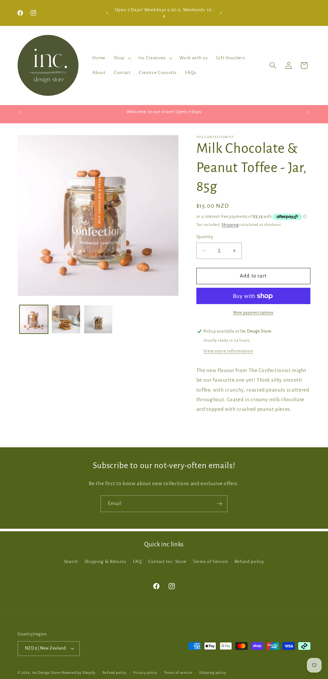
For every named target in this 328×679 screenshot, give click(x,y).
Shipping (230, 224)
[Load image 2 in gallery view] (66, 319)
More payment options (253, 312)
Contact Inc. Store (167, 561)
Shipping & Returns (106, 561)
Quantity (204, 237)
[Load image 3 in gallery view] (98, 319)
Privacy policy (145, 673)
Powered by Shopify (78, 673)
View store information (228, 351)
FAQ (137, 561)
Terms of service (178, 673)
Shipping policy (212, 673)
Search (71, 561)
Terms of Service (210, 561)
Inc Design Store (46, 673)
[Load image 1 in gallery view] (34, 319)
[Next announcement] (221, 13)
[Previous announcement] (107, 13)
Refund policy (249, 561)
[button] (122, 58)
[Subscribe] (219, 503)
